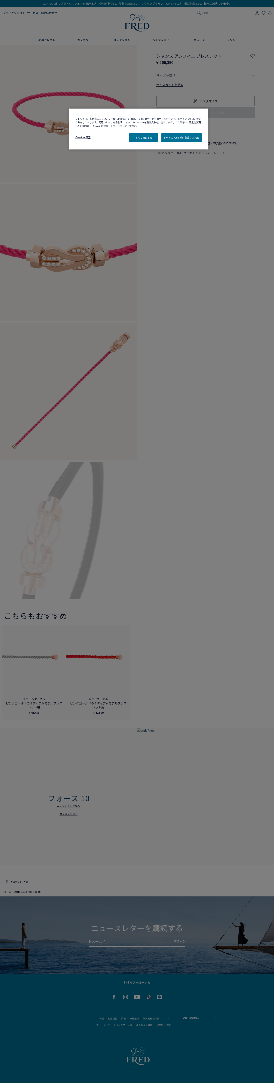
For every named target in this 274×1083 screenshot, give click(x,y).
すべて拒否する (143, 137)
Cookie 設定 (83, 137)
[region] (138, 129)
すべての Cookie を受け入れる (181, 137)
